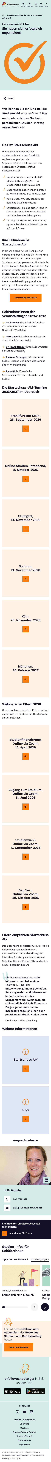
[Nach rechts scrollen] (45, 1307)
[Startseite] (3, 15)
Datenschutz (24, 1440)
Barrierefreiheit (24, 1436)
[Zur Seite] (25, 429)
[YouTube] (24, 1412)
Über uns (24, 1424)
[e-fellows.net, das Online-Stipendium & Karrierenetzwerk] (10, 5)
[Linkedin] (31, 1412)
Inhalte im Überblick (24, 1420)
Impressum (24, 1444)
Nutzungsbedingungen (24, 1432)
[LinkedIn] (46, 1180)
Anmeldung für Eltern (25, 297)
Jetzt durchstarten (18, 1347)
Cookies (24, 1428)
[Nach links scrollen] (34, 1307)
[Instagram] (17, 1412)
